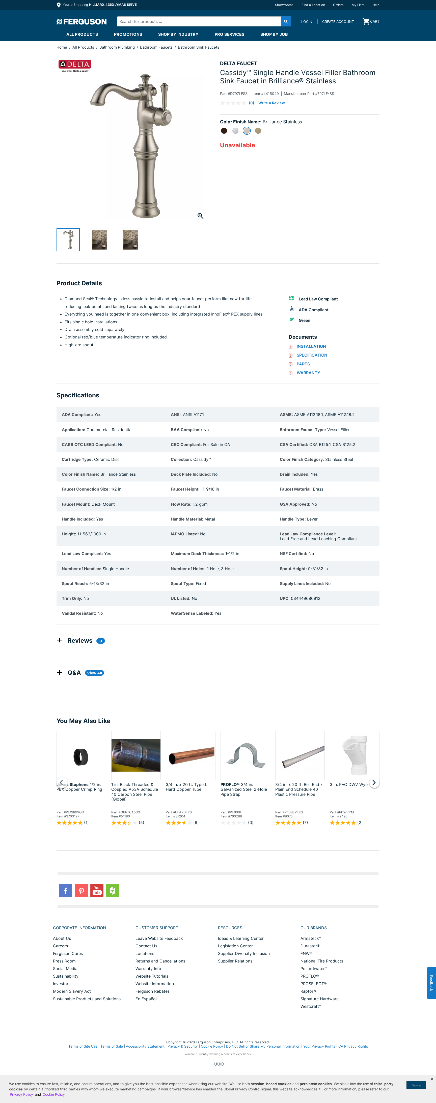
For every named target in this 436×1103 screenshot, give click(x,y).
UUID (219, 1063)
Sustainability (65, 976)
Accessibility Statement (145, 1046)
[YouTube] (96, 890)
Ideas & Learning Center (241, 938)
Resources (230, 927)
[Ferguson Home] (82, 21)
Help (376, 5)
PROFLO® (310, 976)
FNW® (306, 953)
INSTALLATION (311, 346)
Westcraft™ (311, 1006)
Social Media (65, 968)
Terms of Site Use (82, 1046)
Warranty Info (148, 968)
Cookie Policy (212, 1046)
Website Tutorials (151, 976)
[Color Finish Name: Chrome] (235, 131)
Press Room (64, 960)
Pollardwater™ (314, 968)
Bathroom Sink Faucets (198, 47)
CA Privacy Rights (353, 1046)
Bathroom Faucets (157, 47)
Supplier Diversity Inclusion (244, 953)
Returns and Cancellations (160, 960)
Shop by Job (274, 34)
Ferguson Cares (68, 953)
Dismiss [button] (416, 1085)
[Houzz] (112, 890)
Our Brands (314, 927)
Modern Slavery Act (72, 991)
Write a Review (271, 103)
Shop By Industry (178, 34)
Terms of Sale (111, 1046)
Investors (61, 983)
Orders (338, 5)
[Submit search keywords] (286, 21)
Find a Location (313, 5)
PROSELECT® (314, 983)
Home (62, 47)
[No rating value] (234, 103)
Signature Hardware (320, 998)
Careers (60, 945)
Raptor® (308, 991)
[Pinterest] (81, 890)
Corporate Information (79, 927)
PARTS (303, 363)
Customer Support (156, 927)
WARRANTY (308, 372)
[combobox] (200, 21)
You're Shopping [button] (99, 5)
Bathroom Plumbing (117, 47)
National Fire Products (322, 960)
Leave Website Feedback (159, 938)
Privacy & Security (183, 1046)
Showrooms (284, 5)
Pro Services (229, 34)
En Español (146, 998)
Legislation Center (235, 945)
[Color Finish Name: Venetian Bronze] (224, 131)
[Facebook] (65, 890)
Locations (144, 953)
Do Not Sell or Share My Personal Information (263, 1046)
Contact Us (146, 945)
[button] (432, 1079)
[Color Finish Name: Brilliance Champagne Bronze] (258, 131)
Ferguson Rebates (152, 991)
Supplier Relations (235, 960)
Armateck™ (311, 938)
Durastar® (310, 945)
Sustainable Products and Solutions (87, 998)
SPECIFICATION (312, 355)
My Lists (358, 5)
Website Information (154, 983)
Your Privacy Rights (319, 1046)
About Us (62, 938)
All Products (82, 34)
